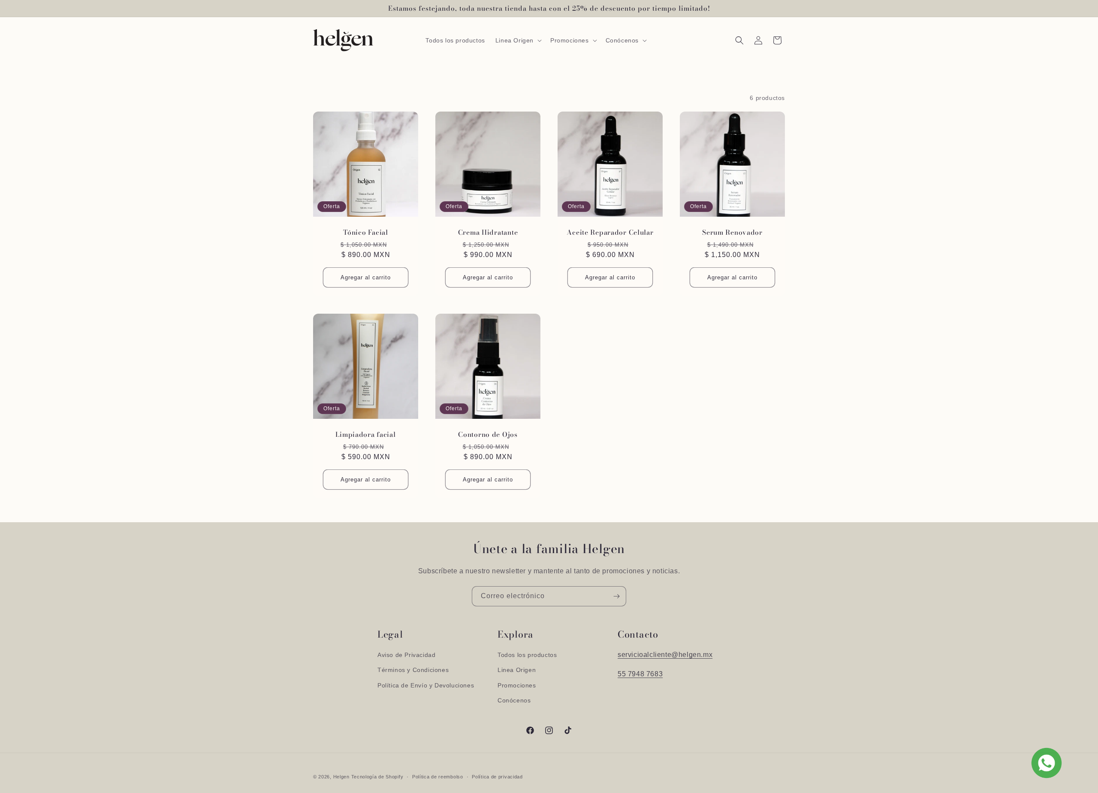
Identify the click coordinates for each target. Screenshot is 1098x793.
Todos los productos (527, 654)
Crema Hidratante (488, 232)
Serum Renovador (732, 232)
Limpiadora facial (365, 434)
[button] (517, 40)
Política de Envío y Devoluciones (425, 685)
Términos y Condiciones (413, 669)
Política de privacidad (497, 776)
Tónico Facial (365, 232)
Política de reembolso (437, 776)
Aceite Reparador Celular (610, 232)
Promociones (517, 685)
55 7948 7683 (640, 674)
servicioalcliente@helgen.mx (665, 654)
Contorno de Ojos (488, 434)
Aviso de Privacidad (406, 654)
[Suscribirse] (616, 596)
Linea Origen (517, 669)
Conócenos (514, 700)
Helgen (341, 776)
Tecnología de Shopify (377, 776)
